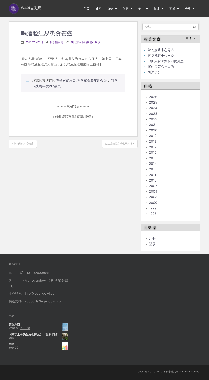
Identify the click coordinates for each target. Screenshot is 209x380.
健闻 (98, 8)
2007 (153, 186)
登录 (152, 244)
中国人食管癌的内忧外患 (166, 61)
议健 (110, 8)
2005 (153, 191)
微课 (157, 8)
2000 (153, 203)
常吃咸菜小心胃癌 (161, 55)
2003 (153, 197)
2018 (153, 141)
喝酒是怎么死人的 (161, 66)
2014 (153, 163)
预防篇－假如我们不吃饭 (85, 42)
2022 (153, 119)
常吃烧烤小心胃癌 (161, 50)
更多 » (191, 38)
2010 (153, 180)
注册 (152, 238)
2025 (153, 102)
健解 (126, 8)
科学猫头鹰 (56, 42)
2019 (153, 136)
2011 (152, 175)
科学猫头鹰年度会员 (92, 80)
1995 (153, 214)
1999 (153, 208)
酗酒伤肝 (154, 72)
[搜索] (195, 26)
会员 (188, 8)
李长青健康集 (66, 80)
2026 (153, 97)
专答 (141, 8)
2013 (153, 169)
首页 (86, 8)
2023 (153, 114)
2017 (152, 147)
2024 (153, 108)
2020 (153, 130)
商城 (172, 8)
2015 (153, 158)
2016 (153, 152)
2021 (153, 125)
